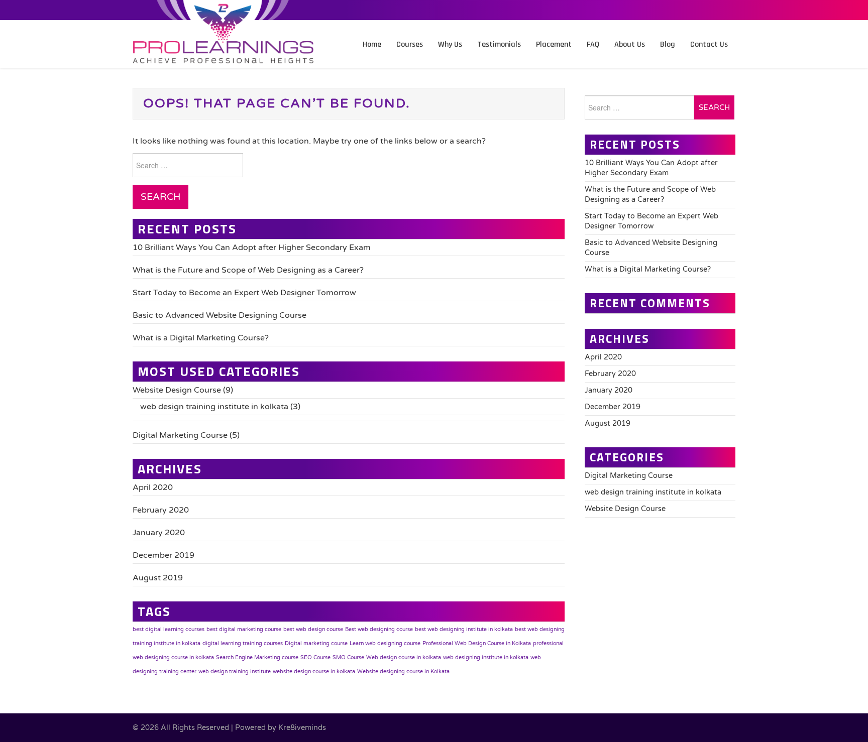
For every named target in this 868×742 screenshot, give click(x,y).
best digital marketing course (243, 629)
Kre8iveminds (302, 727)
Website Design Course (177, 390)
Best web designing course (379, 629)
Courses (409, 44)
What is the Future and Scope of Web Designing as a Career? (248, 270)
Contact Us (709, 44)
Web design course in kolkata (403, 657)
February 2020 (161, 510)
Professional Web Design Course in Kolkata (476, 643)
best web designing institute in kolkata (464, 629)
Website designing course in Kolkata (403, 671)
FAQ (593, 44)
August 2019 (158, 578)
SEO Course (315, 657)
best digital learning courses (168, 629)
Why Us (450, 44)
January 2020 (159, 533)
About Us (629, 44)
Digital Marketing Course (180, 435)
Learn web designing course (385, 643)
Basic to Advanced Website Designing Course (219, 315)
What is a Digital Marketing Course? (201, 338)
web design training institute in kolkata (214, 407)
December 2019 (163, 555)
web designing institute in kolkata (485, 657)
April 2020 (153, 487)
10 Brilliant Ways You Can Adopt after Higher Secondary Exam (252, 247)
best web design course (313, 629)
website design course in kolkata (314, 671)
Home (372, 44)
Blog (667, 44)
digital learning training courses (242, 643)
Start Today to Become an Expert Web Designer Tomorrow (244, 293)
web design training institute (234, 671)
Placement (554, 44)
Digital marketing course (316, 643)
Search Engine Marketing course (257, 657)
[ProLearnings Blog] (223, 52)
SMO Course (348, 657)
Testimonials (499, 44)
